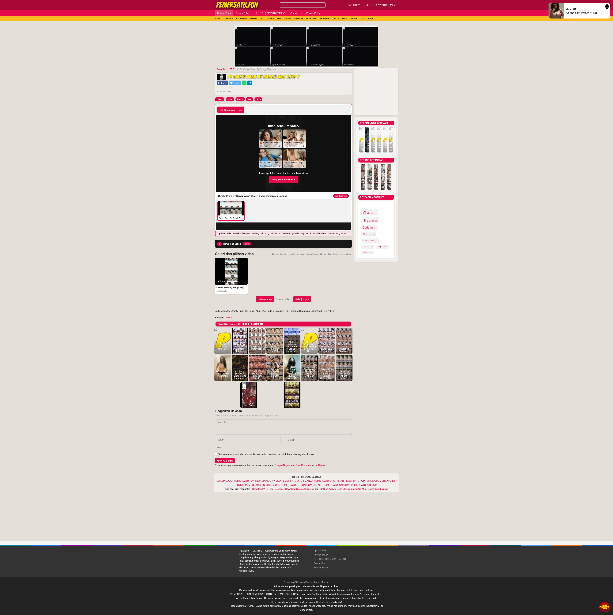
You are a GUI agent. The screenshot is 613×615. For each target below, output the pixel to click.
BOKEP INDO (263, 480)
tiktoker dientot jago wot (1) (361, 145)
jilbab (368, 252)
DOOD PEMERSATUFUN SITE (254, 484)
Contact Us (319, 563)
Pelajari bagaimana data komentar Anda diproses (301, 465)
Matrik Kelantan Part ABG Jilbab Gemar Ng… (292, 346)
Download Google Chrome (299, 488)
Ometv (220, 99)
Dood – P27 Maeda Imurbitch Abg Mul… (344, 347)
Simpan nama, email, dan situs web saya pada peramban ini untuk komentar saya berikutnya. (266, 454)
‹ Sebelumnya (265, 299)
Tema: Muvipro (321, 582)
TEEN (229, 317)
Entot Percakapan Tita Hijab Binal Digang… (362, 181)
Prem (229, 99)
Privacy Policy (321, 554)
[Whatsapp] (244, 83)
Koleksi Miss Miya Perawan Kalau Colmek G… (292, 373)
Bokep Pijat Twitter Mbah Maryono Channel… (240, 347)
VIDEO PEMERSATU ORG (288, 480)
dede (369, 227)
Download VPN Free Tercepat (267, 488)
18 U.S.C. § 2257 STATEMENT (330, 558)
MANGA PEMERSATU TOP (382, 480)
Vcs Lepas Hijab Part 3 (249, 404)
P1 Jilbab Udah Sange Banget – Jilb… (344, 374)
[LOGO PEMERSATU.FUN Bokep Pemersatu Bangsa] (237, 4)
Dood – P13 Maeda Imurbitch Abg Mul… (275, 347)
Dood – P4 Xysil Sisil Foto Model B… (257, 347)
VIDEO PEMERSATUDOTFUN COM (292, 484)
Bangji (240, 99)
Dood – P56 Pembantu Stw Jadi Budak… (257, 374)
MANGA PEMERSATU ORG (319, 480)
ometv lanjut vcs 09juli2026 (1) (367, 145)
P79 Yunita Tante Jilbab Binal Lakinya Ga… (292, 401)
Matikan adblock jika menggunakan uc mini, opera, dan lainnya (354, 488)
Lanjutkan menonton (283, 179)
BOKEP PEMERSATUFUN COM (331, 484)
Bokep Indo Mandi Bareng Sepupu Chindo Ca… (326, 373)
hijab (370, 220)
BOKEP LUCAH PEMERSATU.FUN (235, 480)
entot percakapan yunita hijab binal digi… (376, 181)
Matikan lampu (264, 226)
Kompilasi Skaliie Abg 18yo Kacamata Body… (369, 181)
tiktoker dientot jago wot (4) (385, 145)
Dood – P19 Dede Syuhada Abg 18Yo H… (223, 346)
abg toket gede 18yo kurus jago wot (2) (390, 142)
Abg (249, 99)
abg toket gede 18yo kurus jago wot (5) (373, 142)
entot (368, 246)
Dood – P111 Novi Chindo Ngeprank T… (222, 374)
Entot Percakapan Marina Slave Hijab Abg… (389, 181)
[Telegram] (249, 83)
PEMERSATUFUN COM (364, 484)
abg (382, 246)
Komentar (282, 226)
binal (369, 234)
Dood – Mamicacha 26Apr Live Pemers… (327, 347)
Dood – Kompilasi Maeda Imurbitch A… (275, 373)
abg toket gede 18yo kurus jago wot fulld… (379, 142)
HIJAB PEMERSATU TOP (351, 480)
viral (369, 212)
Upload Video (320, 550)
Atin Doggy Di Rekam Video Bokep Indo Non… (240, 374)
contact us (322, 602)
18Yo (258, 99)
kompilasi (370, 240)
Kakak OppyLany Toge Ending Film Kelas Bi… (309, 346)
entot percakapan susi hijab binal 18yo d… (382, 180)
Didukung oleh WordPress (298, 582)
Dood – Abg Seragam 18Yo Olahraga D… (309, 373)
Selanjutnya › (302, 299)
